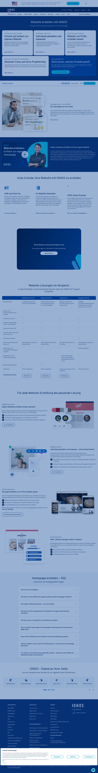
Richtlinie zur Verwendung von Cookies (13, 756)
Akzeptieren (13, 759)
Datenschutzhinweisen (32, 756)
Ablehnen (73, 756)
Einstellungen (41, 754)
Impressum (5, 763)
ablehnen (21, 757)
